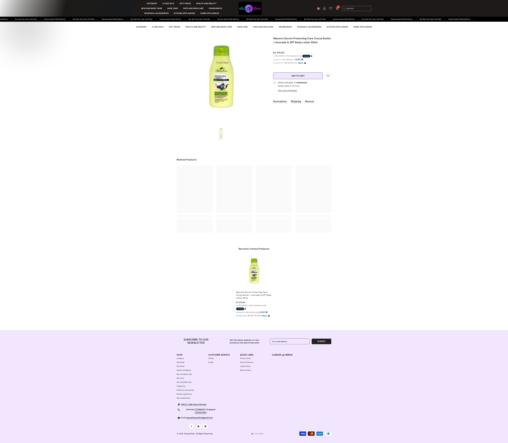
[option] (221, 76)
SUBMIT (321, 341)
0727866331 (199, 409)
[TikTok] (205, 426)
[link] (328, 75)
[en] (318, 8)
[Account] (324, 8)
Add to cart (298, 76)
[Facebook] (191, 426)
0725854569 (201, 412)
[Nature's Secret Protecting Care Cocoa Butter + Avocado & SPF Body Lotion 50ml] (254, 271)
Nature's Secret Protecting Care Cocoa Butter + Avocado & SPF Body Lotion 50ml (253, 295)
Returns (309, 101)
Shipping (296, 101)
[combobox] (358, 8)
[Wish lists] (330, 8)
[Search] (344, 8)
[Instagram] (198, 426)
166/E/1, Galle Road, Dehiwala (193, 404)
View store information (287, 90)
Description (280, 101)
